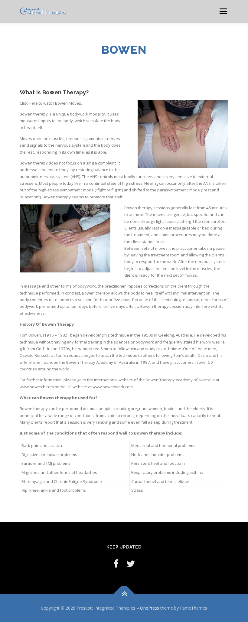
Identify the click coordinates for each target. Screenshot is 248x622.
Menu (223, 11)
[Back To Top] (124, 593)
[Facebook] (116, 563)
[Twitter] (130, 563)
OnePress (149, 608)
